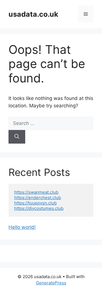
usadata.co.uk (33, 14)
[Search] (16, 137)
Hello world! (22, 227)
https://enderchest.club (37, 197)
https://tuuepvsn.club (35, 203)
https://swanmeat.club (36, 192)
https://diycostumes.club (38, 208)
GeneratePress (51, 282)
